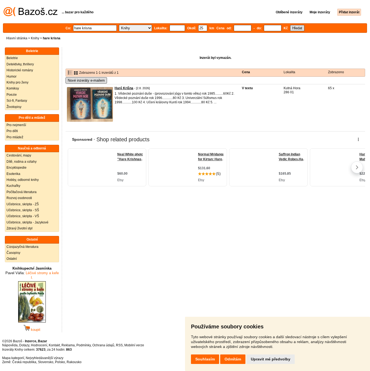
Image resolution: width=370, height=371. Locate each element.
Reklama (68, 345)
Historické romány (20, 70)
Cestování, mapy (19, 155)
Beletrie (12, 58)
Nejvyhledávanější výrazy (44, 358)
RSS (119, 345)
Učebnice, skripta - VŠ (23, 216)
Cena (246, 72)
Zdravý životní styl (20, 228)
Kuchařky (13, 186)
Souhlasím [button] (205, 359)
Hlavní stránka (16, 38)
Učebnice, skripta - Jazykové (27, 222)
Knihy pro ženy (17, 82)
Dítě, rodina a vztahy (22, 162)
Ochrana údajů (103, 345)
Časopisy (13, 253)
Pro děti (12, 131)
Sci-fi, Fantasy (17, 101)
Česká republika (24, 362)
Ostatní (12, 259)
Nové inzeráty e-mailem (86, 80)
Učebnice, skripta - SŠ (23, 210)
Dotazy (24, 345)
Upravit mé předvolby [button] (270, 359)
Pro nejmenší (16, 125)
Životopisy (14, 107)
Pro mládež (15, 137)
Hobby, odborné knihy (23, 180)
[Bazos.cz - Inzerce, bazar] (30, 15)
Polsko (60, 362)
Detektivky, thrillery (20, 64)
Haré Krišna (124, 88)
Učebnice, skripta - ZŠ (23, 204)
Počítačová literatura (22, 192)
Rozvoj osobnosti (19, 198)
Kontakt (54, 345)
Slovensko (45, 362)
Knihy (35, 38)
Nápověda (10, 345)
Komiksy (13, 88)
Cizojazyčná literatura (22, 247)
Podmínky (83, 345)
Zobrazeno (336, 72)
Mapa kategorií (13, 358)
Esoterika (13, 174)
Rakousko (74, 362)
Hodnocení (39, 345)
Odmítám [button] (233, 359)
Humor (12, 76)
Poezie (12, 95)
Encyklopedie (17, 167)
